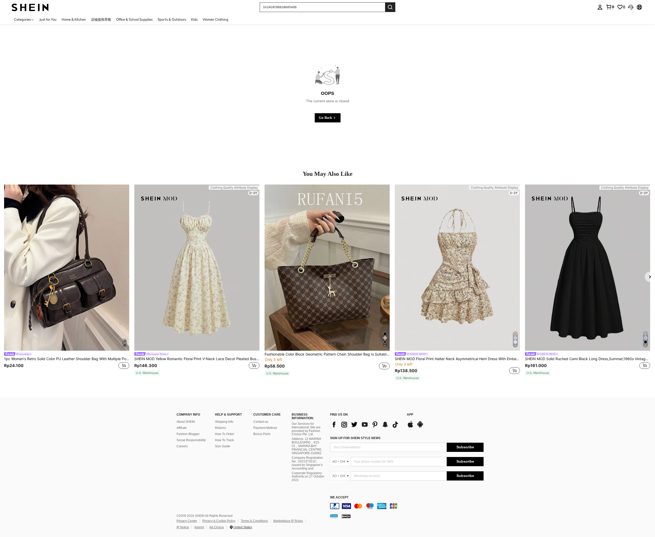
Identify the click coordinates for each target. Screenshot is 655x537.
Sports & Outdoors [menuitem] (172, 19)
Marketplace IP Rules (288, 521)
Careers (182, 446)
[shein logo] (30, 7)
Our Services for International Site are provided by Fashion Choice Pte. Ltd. (306, 429)
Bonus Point (261, 434)
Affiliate (182, 428)
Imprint (199, 527)
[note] (147, 372)
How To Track (224, 440)
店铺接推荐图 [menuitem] (101, 19)
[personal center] (600, 7)
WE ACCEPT (339, 497)
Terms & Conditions (254, 521)
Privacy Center (187, 521)
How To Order (224, 434)
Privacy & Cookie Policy (218, 521)
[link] (610, 7)
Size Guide (222, 446)
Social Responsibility (191, 440)
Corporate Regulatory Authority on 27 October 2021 (308, 476)
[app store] (410, 427)
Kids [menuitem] (194, 19)
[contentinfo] (407, 506)
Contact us (260, 422)
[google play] (420, 427)
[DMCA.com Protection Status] (346, 516)
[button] (631, 7)
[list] (366, 424)
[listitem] (66, 280)
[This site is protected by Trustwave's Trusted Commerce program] (334, 516)
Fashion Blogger (188, 434)
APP (410, 414)
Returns (220, 428)
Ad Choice (216, 527)
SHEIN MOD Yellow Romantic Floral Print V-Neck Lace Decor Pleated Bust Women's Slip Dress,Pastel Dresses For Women (196, 359)
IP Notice (183, 527)
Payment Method (265, 428)
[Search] (390, 7)
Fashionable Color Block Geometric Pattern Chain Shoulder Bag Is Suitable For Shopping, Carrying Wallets (327, 354)
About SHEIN (186, 422)
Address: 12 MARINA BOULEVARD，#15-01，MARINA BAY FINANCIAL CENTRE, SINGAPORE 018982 (307, 446)
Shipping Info (224, 422)
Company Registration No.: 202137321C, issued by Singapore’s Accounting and (307, 463)
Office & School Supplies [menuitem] (134, 19)
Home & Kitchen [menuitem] (74, 19)
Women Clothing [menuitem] (215, 19)
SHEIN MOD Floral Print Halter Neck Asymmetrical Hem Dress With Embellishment (457, 359)
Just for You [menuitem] (48, 19)
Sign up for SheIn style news (355, 438)
